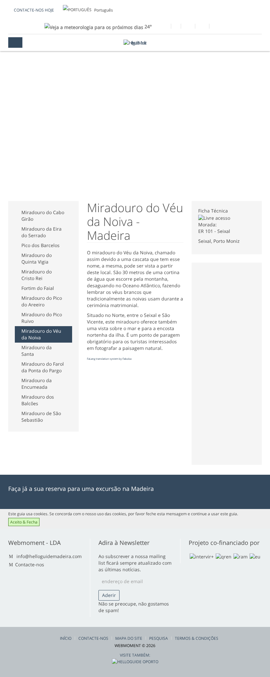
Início (65, 638)
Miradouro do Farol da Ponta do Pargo (42, 367)
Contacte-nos (29, 564)
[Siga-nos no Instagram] (202, 27)
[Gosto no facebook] (164, 27)
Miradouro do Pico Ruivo (41, 317)
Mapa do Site (128, 638)
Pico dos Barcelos (40, 245)
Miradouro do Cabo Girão (42, 215)
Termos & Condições (196, 638)
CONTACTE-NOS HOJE (34, 10)
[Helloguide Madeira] (135, 42)
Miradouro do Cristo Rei (36, 274)
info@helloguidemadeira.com (49, 556)
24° (147, 26)
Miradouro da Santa (36, 350)
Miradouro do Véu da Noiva (41, 334)
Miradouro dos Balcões (37, 400)
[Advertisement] (128, 86)
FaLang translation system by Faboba (109, 358)
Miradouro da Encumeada (36, 383)
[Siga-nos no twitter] (188, 27)
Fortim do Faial (37, 288)
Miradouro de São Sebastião (41, 416)
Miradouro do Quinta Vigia (36, 258)
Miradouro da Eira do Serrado (41, 232)
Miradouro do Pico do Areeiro (41, 301)
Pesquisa (158, 638)
